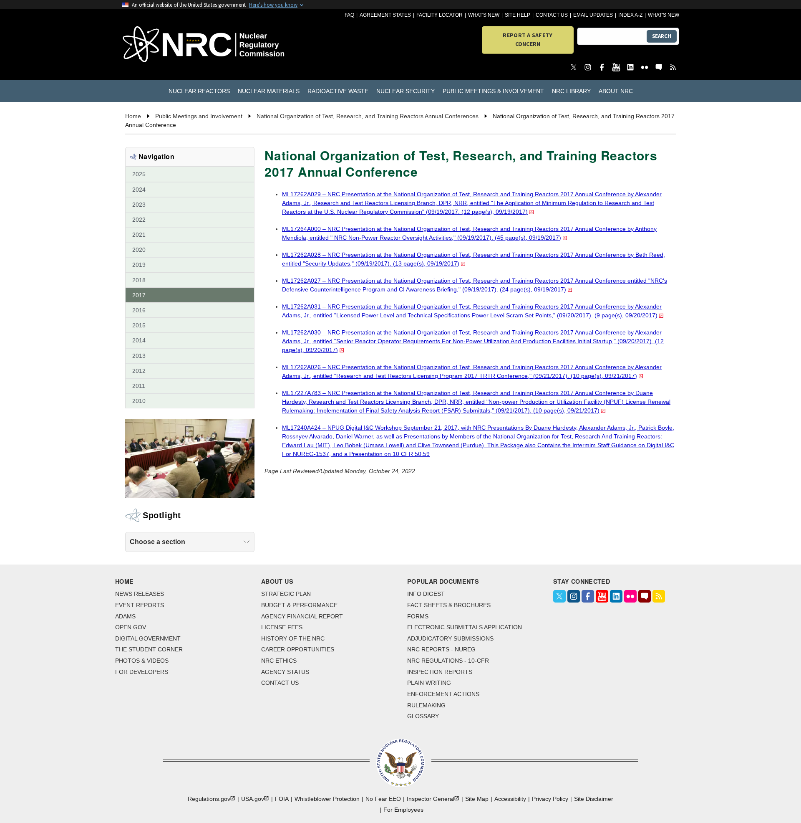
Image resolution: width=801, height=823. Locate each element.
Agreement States (385, 15)
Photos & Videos (142, 660)
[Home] (167, 45)
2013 (139, 355)
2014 (139, 340)
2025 (139, 174)
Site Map (477, 798)
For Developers (141, 672)
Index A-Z (630, 15)
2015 (139, 325)
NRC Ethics (279, 660)
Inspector (430, 798)
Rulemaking (426, 705)
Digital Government (148, 638)
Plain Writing (429, 682)
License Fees (281, 627)
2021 (139, 234)
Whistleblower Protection (327, 798)
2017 (139, 295)
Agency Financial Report (302, 616)
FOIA (282, 798)
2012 (139, 370)
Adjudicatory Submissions (450, 638)
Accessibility (510, 798)
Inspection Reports (439, 672)
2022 (139, 219)
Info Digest (426, 593)
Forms (417, 616)
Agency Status (285, 672)
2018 (139, 280)
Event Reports (139, 605)
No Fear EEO (383, 798)
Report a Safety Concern (527, 39)
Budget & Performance (299, 605)
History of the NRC (293, 638)
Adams (125, 616)
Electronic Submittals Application (464, 627)
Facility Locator (439, 15)
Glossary (423, 716)
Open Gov (130, 627)
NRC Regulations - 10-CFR (448, 660)
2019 (139, 264)
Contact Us (552, 15)
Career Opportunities (297, 649)
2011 (138, 385)
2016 (139, 310)
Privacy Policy (550, 798)
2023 (139, 204)
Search (661, 36)
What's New (483, 15)
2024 (139, 189)
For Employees (403, 809)
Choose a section (157, 541)
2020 (139, 249)
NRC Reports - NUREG (441, 649)
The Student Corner (149, 649)
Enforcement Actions (443, 694)
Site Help (517, 15)
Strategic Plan (286, 593)
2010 (139, 401)
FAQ (349, 15)
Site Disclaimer (593, 798)
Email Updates (593, 15)
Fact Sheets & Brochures (449, 605)
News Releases (139, 593)
